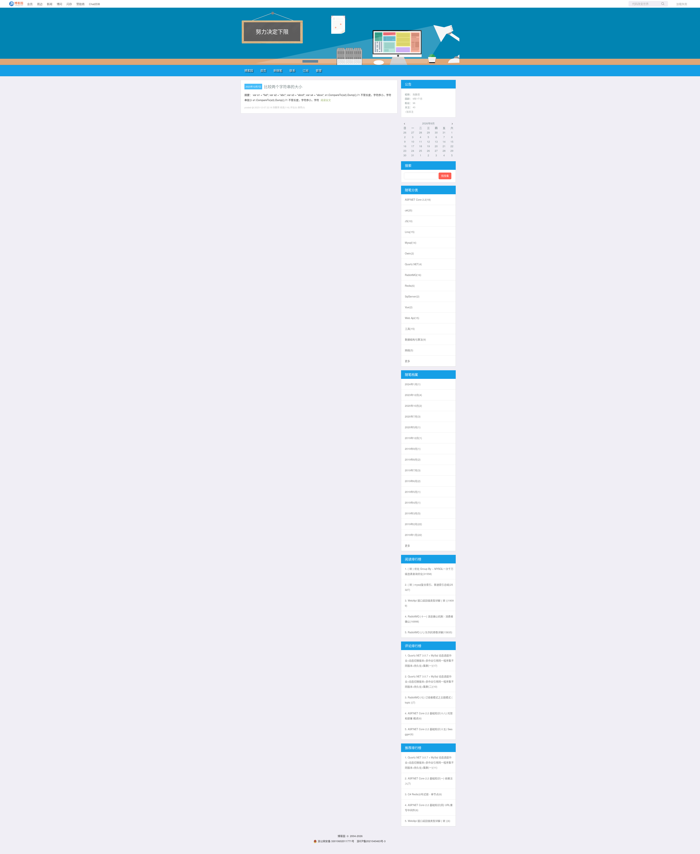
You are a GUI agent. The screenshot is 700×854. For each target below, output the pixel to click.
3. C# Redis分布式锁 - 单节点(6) (423, 794)
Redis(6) (410, 285)
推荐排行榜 (413, 747)
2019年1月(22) (413, 535)
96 (414, 103)
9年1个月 (417, 98)
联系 (292, 70)
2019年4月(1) (413, 502)
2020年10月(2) (413, 405)
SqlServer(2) (412, 296)
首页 (263, 70)
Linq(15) (410, 232)
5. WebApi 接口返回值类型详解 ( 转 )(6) (427, 821)
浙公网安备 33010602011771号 (336, 841)
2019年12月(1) (413, 438)
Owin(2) (409, 253)
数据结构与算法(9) (415, 339)
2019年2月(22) (413, 524)
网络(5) (409, 350)
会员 (30, 4)
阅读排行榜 (413, 559)
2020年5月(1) (413, 427)
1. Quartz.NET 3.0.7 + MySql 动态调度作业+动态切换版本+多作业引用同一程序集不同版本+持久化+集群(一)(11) (429, 762)
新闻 (49, 4)
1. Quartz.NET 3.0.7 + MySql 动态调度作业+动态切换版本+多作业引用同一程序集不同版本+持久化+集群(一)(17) (429, 660)
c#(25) (408, 210)
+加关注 (409, 111)
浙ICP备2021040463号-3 (371, 841)
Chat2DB (94, 4)
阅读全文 (326, 100)
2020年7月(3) (413, 416)
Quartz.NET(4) (413, 264)
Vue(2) (409, 307)
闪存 (69, 4)
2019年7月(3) (413, 470)
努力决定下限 (272, 31)
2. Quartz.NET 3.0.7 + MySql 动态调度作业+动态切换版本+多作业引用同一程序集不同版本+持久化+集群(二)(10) (429, 681)
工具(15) (410, 329)
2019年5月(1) (413, 492)
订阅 (305, 70)
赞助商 (80, 4)
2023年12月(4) (413, 395)
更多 (407, 361)
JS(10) (409, 221)
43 (414, 107)
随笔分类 (411, 190)
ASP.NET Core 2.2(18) (418, 199)
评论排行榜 (413, 645)
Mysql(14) (410, 242)
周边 (39, 4)
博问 (59, 4)
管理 (319, 70)
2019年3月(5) (413, 513)
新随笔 (277, 70)
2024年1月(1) (413, 384)
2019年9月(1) (413, 449)
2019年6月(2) (413, 481)
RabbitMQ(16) (413, 275)
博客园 (248, 70)
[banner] (14, 3)
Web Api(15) (412, 318)
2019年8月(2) (413, 459)
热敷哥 (416, 94)
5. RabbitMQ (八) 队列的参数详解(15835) (428, 632)
